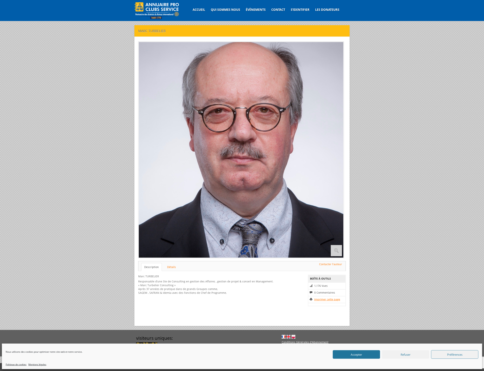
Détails (171, 267)
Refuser (405, 354)
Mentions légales (37, 364)
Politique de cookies (16, 364)
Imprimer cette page (327, 299)
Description (151, 267)
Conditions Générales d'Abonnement (305, 342)
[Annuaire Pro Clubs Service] (159, 10)
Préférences (454, 354)
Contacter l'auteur (330, 264)
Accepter (356, 354)
